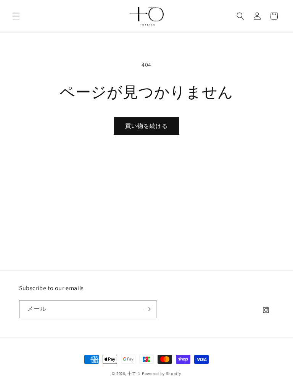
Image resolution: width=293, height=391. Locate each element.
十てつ (134, 373)
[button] (16, 16)
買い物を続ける (146, 125)
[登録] (147, 309)
